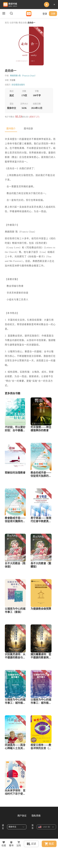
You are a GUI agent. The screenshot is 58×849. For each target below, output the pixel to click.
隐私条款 (36, 815)
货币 (33, 826)
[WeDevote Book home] (28, 13)
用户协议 (21, 815)
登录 (45, 13)
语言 (3, 826)
